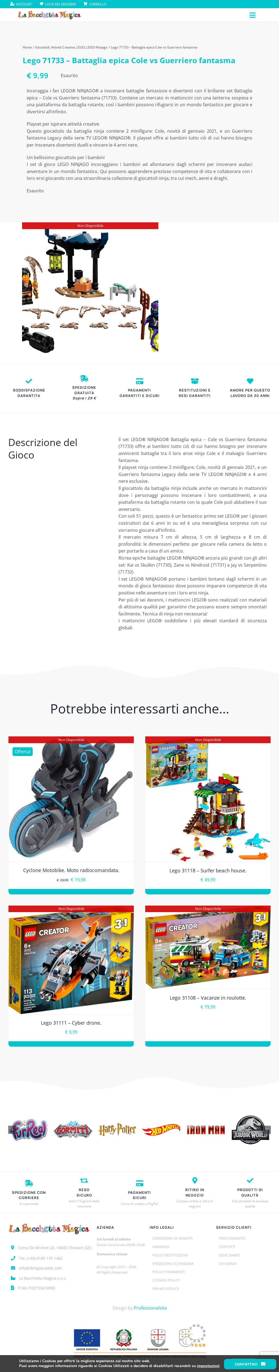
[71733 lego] (90, 290)
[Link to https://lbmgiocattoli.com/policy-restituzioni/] (195, 381)
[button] (12, 1130)
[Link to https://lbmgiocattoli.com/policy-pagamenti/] (139, 381)
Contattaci (246, 1364)
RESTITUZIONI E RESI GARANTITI (195, 393)
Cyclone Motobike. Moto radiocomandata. (71, 870)
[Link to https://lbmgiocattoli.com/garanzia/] (29, 381)
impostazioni (208, 1366)
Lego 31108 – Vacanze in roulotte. (208, 997)
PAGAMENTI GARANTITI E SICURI (140, 393)
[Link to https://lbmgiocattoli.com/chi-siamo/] (250, 381)
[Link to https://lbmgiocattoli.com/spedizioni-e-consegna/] (84, 378)
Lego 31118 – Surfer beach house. (208, 870)
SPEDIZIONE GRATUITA (84, 392)
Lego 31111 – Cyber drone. (71, 1022)
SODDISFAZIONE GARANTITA (29, 393)
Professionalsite (150, 1308)
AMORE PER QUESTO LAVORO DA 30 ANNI (250, 393)
